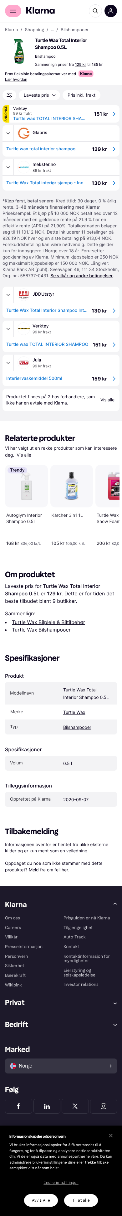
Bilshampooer (77, 727)
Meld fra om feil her (48, 869)
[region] (61, 1171)
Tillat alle (81, 1200)
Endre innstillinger (60, 1182)
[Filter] (9, 95)
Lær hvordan (16, 79)
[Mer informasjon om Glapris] (8, 133)
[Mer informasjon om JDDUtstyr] (8, 295)
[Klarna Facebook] (18, 1106)
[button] (19, 51)
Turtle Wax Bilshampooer (41, 630)
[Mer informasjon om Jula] (8, 363)
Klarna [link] (11, 29)
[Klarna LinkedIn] (47, 1106)
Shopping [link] (34, 29)
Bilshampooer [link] (75, 29)
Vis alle (24, 455)
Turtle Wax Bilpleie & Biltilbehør (48, 622)
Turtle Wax (74, 712)
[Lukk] (111, 1135)
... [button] (52, 29)
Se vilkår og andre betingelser (81, 276)
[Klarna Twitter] (75, 1106)
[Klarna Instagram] (103, 1106)
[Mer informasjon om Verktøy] (8, 329)
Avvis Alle (41, 1200)
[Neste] (108, 504)
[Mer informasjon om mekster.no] (8, 167)
